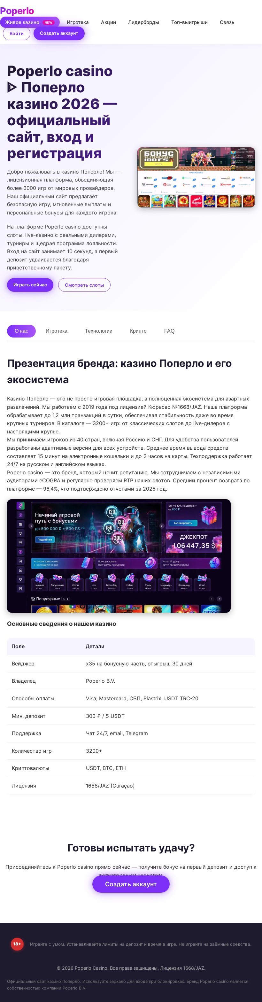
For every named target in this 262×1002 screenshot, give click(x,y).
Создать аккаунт (59, 33)
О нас (21, 331)
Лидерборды (143, 22)
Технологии (98, 331)
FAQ (169, 331)
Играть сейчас (30, 284)
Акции (108, 22)
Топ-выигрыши (189, 22)
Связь (227, 22)
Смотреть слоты (84, 285)
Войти (17, 33)
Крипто (138, 331)
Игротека (78, 22)
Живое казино (28, 22)
